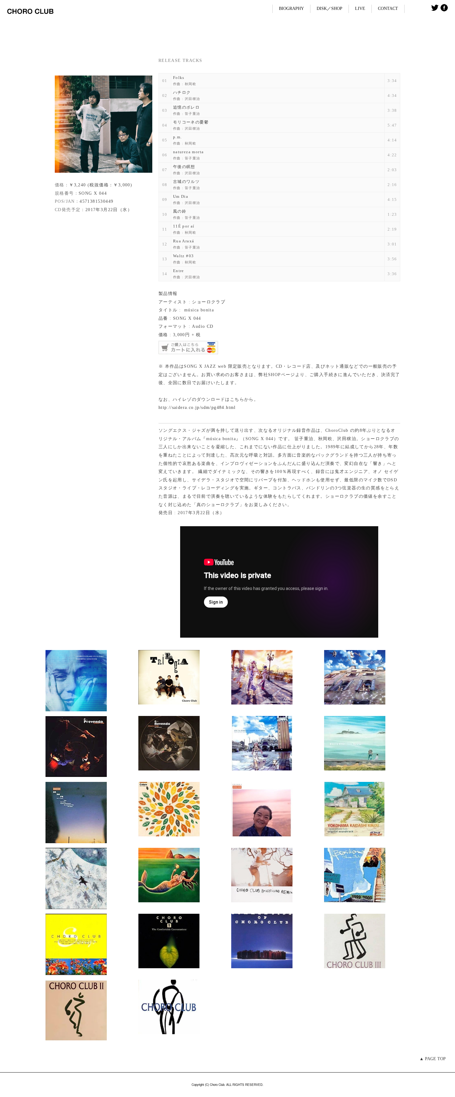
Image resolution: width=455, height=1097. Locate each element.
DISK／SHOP (329, 8)
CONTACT (388, 8)
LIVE (360, 8)
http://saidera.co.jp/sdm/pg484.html (197, 407)
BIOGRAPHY (291, 8)
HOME (15, 34)
